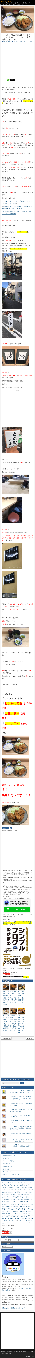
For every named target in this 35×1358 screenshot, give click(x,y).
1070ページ (19, 1222)
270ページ (10, 1192)
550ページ (10, 1203)
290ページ (24, 1192)
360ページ (9, 1196)
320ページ (13, 1194)
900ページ (26, 1215)
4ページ (20, 1182)
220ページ (9, 1191)
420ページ (17, 1198)
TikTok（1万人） (7, 1163)
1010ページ (7, 1220)
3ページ (14, 1182)
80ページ (10, 1185)
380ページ (22, 1196)
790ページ (15, 1211)
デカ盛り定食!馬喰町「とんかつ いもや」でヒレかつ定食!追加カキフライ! (16, 37)
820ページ (4, 1213)
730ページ (6, 1210)
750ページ (20, 1210)
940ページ (22, 1216)
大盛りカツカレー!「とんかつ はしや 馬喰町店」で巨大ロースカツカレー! (13, 997)
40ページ (18, 1184)
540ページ (4, 1203)
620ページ (26, 1204)
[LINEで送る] (8, 79)
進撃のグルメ (5, 1)
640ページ (9, 1206)
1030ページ (22, 1220)
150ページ (24, 1187)
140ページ (17, 1187)
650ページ (15, 1206)
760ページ (26, 1210)
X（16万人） (6, 1158)
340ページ (26, 1194)
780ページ (9, 1211)
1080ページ (26, 1222)
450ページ (6, 1199)
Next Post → (30, 1038)
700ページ (17, 1208)
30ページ (12, 1184)
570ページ (24, 1203)
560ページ (17, 1203)
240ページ (22, 1191)
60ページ (30, 1184)
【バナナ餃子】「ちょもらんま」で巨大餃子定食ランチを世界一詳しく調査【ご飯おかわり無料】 (6, 1023)
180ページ (13, 1189)
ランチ (20, 41)
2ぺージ (9, 1182)
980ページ (17, 1218)
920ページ (9, 1216)
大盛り (25, 41)
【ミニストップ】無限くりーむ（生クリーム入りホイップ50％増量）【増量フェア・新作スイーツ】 (21, 1128)
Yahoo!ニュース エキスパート (11, 1174)
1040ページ (29, 1220)
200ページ (26, 1189)
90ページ (16, 1185)
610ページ (20, 1204)
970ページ (10, 1218)
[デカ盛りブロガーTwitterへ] (13, 1274)
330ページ (20, 1194)
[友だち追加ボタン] (17, 912)
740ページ (13, 1210)
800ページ (22, 1211)
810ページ (29, 1211)
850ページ (24, 1213)
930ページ (15, 1216)
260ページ (4, 1192)
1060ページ (12, 1222)
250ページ (29, 1191)
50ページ (24, 1184)
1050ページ (4, 1222)
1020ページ (14, 1220)
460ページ (13, 1199)
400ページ (4, 1198)
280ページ (17, 1192)
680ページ (4, 1208)
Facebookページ (7, 1166)
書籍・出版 (6, 1169)
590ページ (6, 1204)
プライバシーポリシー (9, 1171)
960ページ (4, 1218)
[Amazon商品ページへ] (17, 965)
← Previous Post (6, 1038)
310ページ (6, 1194)
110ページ (29, 1185)
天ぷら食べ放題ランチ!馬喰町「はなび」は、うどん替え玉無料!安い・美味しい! (21, 998)
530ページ (29, 1201)
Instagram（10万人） (8, 1161)
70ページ (4, 1185)
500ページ (9, 1201)
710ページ (24, 1208)
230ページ (15, 1191)
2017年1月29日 (7, 41)
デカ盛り (16, 41)
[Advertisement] (17, 61)
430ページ (24, 1198)
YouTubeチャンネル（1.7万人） (11, 1155)
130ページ (10, 1187)
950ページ (29, 1216)
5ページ (25, 1182)
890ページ (20, 1215)
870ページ (6, 1215)
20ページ (6, 1184)
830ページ (10, 1213)
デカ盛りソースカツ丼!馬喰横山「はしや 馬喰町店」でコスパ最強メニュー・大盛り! (6, 998)
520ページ (22, 1201)
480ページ (26, 1199)
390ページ (29, 1196)
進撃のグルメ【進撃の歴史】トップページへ (16, 1308)
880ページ (13, 1215)
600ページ (13, 1204)
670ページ (29, 1206)
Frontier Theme (30, 1356)
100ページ (22, 1185)
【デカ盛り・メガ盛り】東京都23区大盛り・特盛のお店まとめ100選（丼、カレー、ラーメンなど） (20, 1098)
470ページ (20, 1199)
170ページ (6, 1189)
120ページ (4, 1187)
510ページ (15, 1201)
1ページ (4, 1182)
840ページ (17, 1213)
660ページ (22, 1206)
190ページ (20, 1189)
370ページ (15, 1196)
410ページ (10, 1198)
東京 (28, 41)
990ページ (24, 1218)
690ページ (10, 1208)
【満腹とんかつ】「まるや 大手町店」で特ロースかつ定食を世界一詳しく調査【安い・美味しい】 (13, 1023)
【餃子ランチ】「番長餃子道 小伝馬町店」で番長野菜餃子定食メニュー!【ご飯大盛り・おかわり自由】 (21, 1024)
